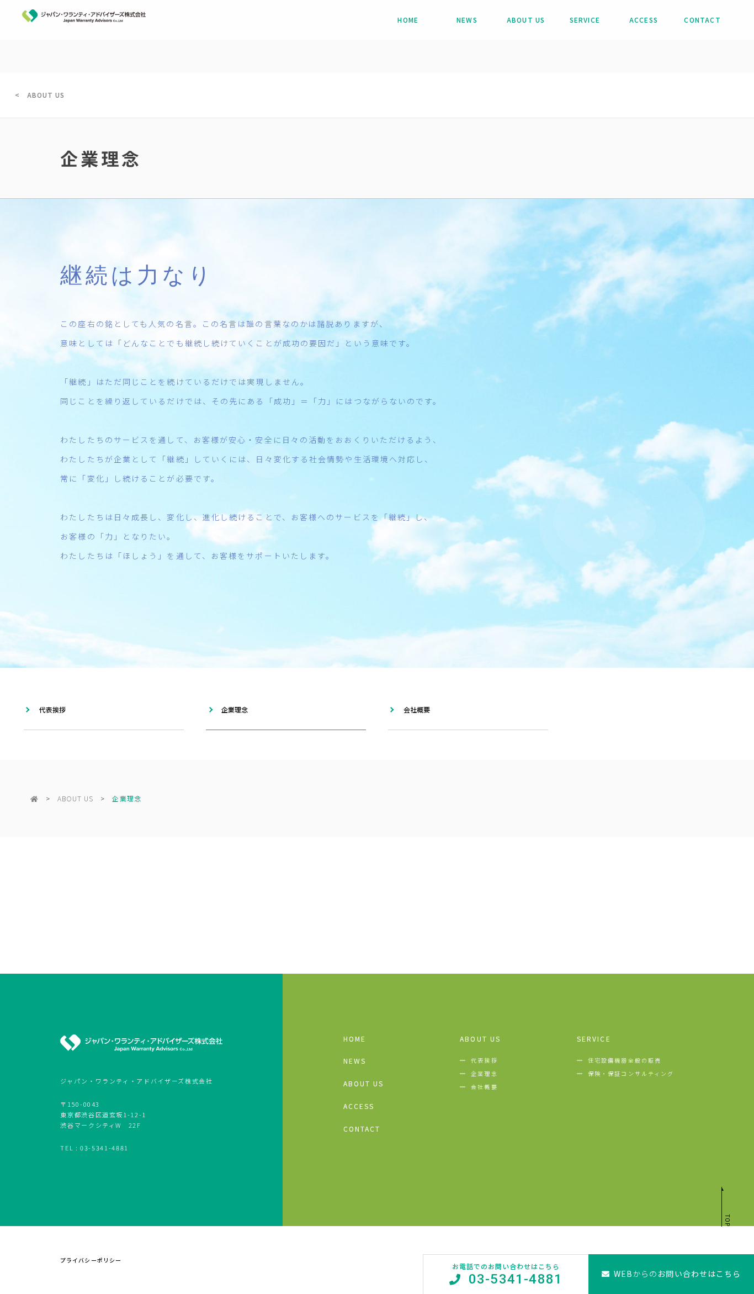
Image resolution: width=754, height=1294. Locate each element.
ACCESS (643, 19)
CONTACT (702, 19)
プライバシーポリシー (90, 1260)
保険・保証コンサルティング (631, 1074)
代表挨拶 (52, 709)
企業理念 (234, 709)
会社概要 (416, 709)
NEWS (466, 19)
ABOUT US (526, 19)
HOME (407, 19)
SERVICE (585, 19)
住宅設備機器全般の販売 (624, 1060)
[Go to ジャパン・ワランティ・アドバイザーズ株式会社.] (34, 798)
